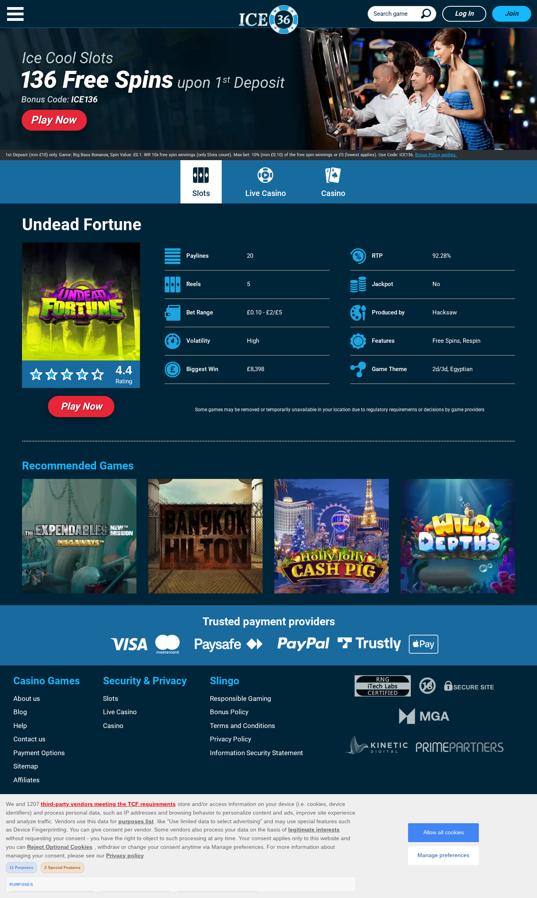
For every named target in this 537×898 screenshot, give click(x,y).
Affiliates (26, 780)
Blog (20, 712)
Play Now (81, 406)
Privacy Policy (230, 739)
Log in (464, 13)
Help (20, 726)
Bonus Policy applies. (436, 154)
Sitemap (25, 766)
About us (26, 698)
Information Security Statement (256, 753)
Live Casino (265, 193)
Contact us (29, 739)
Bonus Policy (229, 712)
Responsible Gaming (240, 698)
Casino (333, 193)
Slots (201, 193)
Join (512, 13)
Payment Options (39, 753)
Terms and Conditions (242, 726)
